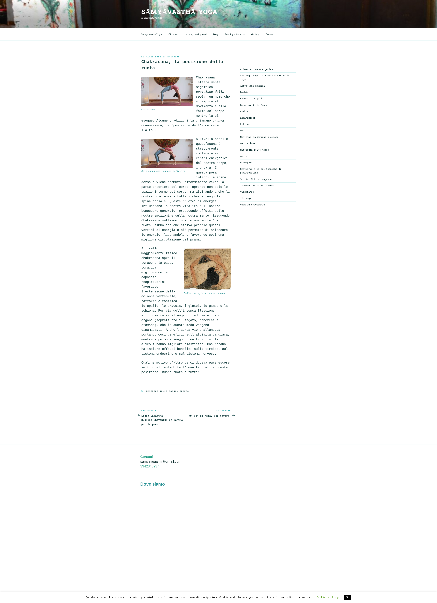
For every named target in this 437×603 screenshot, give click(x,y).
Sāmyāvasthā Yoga (179, 12)
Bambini (245, 92)
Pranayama (246, 162)
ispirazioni (247, 118)
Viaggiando (247, 192)
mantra (244, 130)
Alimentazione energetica (256, 69)
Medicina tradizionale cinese (259, 137)
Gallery (255, 34)
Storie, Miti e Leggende (256, 179)
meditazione (247, 143)
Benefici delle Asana (161, 391)
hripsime (173, 57)
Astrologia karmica (235, 34)
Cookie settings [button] (328, 597)
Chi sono (173, 34)
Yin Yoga (245, 198)
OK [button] (347, 597)
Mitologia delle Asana (254, 150)
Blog (215, 34)
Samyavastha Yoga (151, 34)
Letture (245, 124)
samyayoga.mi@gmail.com (160, 461)
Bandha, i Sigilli (251, 98)
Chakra (184, 391)
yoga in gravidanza (252, 204)
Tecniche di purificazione (257, 185)
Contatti (270, 34)
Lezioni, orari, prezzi (196, 34)
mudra (243, 156)
